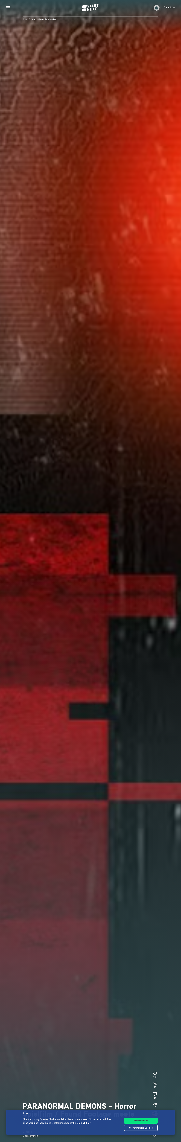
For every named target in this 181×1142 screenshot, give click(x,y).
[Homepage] (90, 8)
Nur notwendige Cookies (141, 1128)
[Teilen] (154, 1105)
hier (88, 1123)
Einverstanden (141, 1121)
